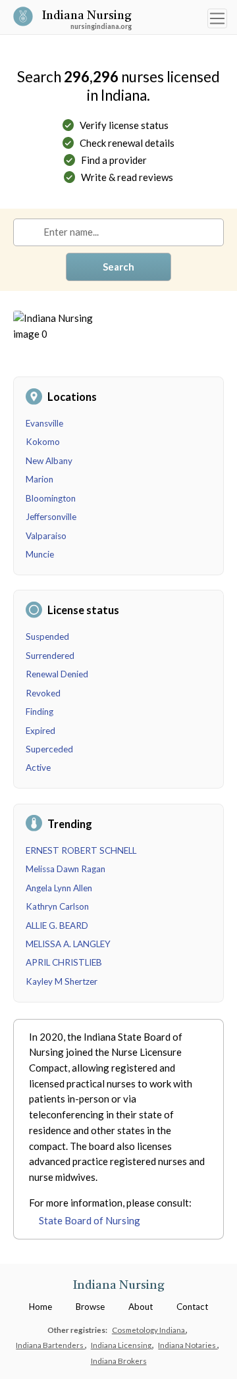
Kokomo (43, 441)
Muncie (40, 554)
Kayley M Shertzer (61, 981)
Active (38, 767)
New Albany (49, 460)
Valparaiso (46, 536)
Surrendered (50, 655)
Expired (40, 730)
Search (118, 267)
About (140, 1306)
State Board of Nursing (89, 1220)
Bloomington (51, 498)
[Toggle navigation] (217, 18)
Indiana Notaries (187, 1344)
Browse (90, 1306)
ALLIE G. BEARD (57, 925)
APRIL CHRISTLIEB (64, 962)
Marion (39, 479)
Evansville (44, 423)
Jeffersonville (51, 516)
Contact (192, 1306)
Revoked (43, 693)
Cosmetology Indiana (149, 1329)
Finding (39, 711)
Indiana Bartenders (50, 1344)
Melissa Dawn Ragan (65, 869)
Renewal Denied (57, 674)
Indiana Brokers (119, 1360)
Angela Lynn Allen (59, 888)
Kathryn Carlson (57, 906)
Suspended (47, 636)
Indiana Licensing (122, 1344)
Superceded (49, 749)
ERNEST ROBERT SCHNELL (81, 850)
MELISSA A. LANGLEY (68, 944)
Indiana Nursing (87, 17)
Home (40, 1306)
